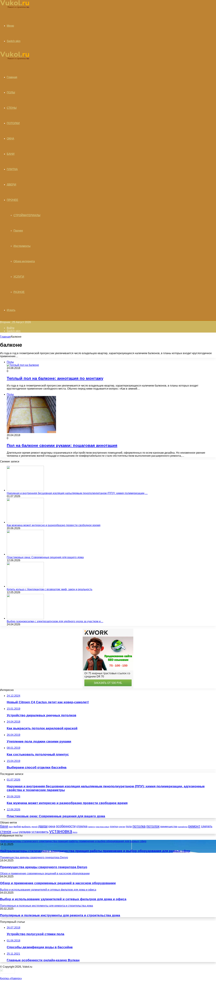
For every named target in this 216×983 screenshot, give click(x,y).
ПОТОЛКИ (13, 123)
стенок (5, 832)
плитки (121, 826)
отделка (81, 826)
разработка (182, 827)
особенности (66, 826)
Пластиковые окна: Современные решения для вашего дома (45, 557)
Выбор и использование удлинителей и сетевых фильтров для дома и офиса (63, 899)
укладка (25, 832)
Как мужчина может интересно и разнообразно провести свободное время (53, 525)
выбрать (26, 826)
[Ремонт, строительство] (14, 7)
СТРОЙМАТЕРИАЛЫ (27, 215)
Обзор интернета (24, 261)
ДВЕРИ (11, 184)
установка (60, 831)
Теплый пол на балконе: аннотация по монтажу (55, 378)
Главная (5, 336)
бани (4, 826)
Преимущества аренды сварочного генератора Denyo (43, 867)
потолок (152, 826)
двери (43, 826)
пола (129, 826)
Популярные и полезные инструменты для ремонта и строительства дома (60, 915)
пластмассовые (102, 827)
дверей (34, 827)
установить (40, 832)
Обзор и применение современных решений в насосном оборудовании (58, 883)
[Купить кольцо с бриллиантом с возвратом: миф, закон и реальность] (25, 586)
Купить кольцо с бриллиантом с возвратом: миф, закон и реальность (49, 589)
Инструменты (22, 246)
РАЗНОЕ (19, 292)
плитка (114, 826)
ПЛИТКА (12, 169)
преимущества (168, 826)
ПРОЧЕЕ (12, 199)
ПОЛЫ (11, 92)
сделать (206, 826)
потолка (139, 826)
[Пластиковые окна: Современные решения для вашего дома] (25, 554)
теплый (15, 832)
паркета (91, 827)
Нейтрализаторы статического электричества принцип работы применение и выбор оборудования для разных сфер (95, 851)
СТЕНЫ (12, 107)
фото (75, 832)
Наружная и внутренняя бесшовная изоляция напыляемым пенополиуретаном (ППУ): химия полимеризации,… (77, 493)
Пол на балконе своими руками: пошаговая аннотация (62, 445)
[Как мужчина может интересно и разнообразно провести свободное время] (25, 522)
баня (11, 827)
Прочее (18, 230)
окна (51, 826)
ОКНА (10, 138)
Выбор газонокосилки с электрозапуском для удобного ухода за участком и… (55, 621)
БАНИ (11, 153)
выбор (17, 826)
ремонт (194, 826)
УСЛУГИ (19, 276)
